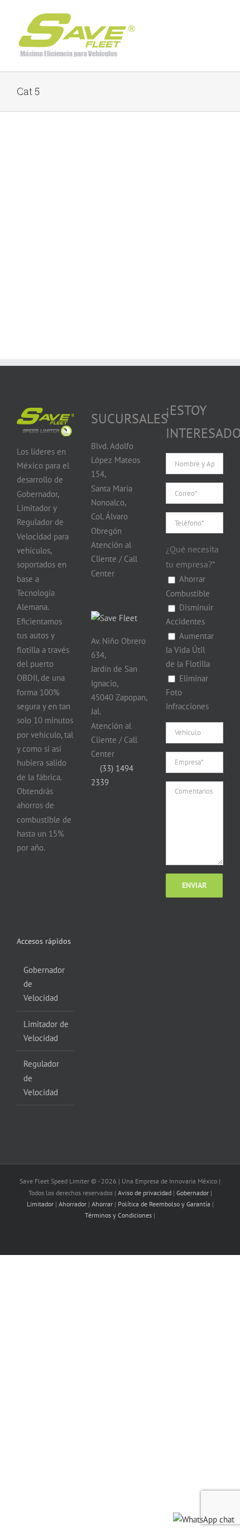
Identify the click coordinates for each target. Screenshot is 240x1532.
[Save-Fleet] (114, 618)
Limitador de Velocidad (46, 1031)
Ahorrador (73, 1204)
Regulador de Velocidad (41, 1077)
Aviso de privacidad (144, 1193)
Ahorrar (102, 1204)
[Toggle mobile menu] (207, 27)
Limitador (40, 1204)
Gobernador (192, 1193)
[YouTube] (44, 891)
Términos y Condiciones (118, 1215)
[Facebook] (23, 891)
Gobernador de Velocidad (44, 984)
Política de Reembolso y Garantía (164, 1204)
